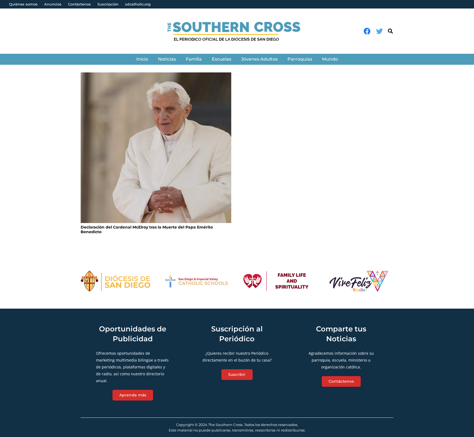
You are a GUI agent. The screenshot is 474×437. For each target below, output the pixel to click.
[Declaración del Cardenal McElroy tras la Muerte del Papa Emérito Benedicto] (156, 147)
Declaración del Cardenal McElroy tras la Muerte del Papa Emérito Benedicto (147, 229)
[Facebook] (367, 31)
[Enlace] (237, 31)
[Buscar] (390, 31)
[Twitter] (379, 31)
